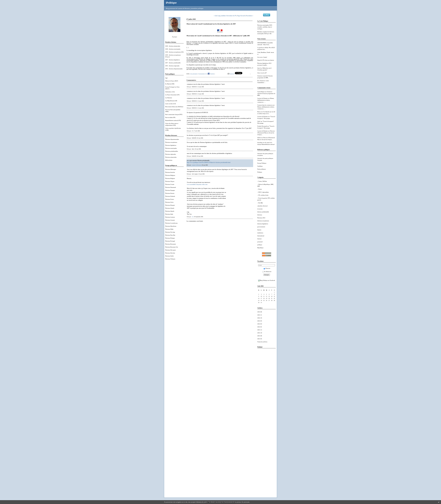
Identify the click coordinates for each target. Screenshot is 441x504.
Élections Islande (169, 211)
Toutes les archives (262, 341)
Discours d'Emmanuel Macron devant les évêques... (266, 132)
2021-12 (259, 330)
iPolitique (171, 2)
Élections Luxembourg (171, 223)
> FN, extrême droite (262, 195)
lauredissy (260, 142)
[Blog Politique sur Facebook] (266, 280)
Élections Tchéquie (170, 259)
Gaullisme (260, 166)
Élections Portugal (170, 241)
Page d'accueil (241, 15)
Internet (259, 238)
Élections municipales (171, 148)
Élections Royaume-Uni (171, 247)
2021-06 (259, 335)
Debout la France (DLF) (171, 81)
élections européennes (263, 220)
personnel (260, 241)
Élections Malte (169, 229)
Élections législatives (170, 145)
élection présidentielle (263, 212)
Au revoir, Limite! (262, 57)
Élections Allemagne (170, 169)
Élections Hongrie (170, 205)
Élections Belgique (170, 175)
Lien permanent (193, 73)
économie (260, 209)
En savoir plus (246, 502)
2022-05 (259, 321)
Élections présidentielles (171, 151)
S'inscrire (267, 268)
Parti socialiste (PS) (170, 117)
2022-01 (259, 327)
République (260, 247)
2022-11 (259, 315)
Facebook (212, 73)
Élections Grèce (169, 202)
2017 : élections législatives (172, 59)
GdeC (258, 121)
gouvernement (261, 226)
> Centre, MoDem (262, 181)
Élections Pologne (170, 238)
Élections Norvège (170, 232)
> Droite (259, 189)
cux (192, 216)
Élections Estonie (169, 193)
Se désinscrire (267, 271)
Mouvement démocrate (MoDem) (174, 106)
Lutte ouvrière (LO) (170, 103)
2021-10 (259, 333)
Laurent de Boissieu (262, 98)
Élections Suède (169, 256)
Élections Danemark (170, 187)
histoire (259, 230)
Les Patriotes (168, 97)
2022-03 (259, 324)
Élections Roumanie (170, 244)
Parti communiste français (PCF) (173, 114)
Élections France (169, 199)
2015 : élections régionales (172, 65)
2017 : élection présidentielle (173, 62)
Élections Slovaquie (170, 250)
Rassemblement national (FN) (173, 120)
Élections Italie (169, 214)
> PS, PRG (260, 203)
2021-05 (259, 338)
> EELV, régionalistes (263, 192)
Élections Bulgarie (170, 178)
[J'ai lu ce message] (439, 502)
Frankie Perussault (262, 126)
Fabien (259, 137)
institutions (260, 232)
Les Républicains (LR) (171, 100)
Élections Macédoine (170, 226)
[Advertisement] (266, 384)
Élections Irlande (169, 208)
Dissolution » (249, 15)
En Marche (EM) (169, 84)
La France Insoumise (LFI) (172, 94)
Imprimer (231, 73)
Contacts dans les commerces (265, 105)
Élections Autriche (170, 172)
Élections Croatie (169, 184)
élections (259, 215)
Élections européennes (171, 142)
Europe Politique (261, 163)
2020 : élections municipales (172, 49)
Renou (259, 111)
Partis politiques (261, 169)
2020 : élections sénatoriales (172, 46)
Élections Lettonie (170, 217)
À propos (174, 36)
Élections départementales (172, 139)
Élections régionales (170, 154)
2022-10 (259, 318)
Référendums (168, 160)
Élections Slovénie (170, 253)
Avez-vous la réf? (262, 73)
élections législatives (262, 223)
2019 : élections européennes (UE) (174, 52)
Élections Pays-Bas (170, 235)
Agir (166, 78)
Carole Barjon (261, 91)
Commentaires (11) (202, 73)
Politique (259, 172)
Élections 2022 (261, 217)
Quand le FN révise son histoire (265, 60)
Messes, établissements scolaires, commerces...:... (265, 100)
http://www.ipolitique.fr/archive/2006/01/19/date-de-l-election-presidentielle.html (208, 162)
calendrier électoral (262, 206)
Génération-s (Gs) (170, 91)
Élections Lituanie (170, 220)
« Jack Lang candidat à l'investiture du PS (225, 15)
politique (259, 244)
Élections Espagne (170, 190)
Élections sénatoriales (171, 157)
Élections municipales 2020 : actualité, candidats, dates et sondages (265, 26)
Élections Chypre (169, 181)
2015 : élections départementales (173, 68)
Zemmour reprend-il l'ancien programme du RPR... (266, 93)
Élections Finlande (170, 196)
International (260, 235)
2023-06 (259, 312)
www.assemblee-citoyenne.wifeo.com (197, 184)
